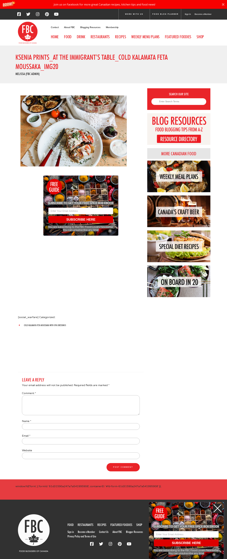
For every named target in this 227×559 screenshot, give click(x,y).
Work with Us (134, 14)
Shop (200, 36)
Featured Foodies (178, 36)
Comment (29, 393)
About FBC (69, 27)
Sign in (70, 532)
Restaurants (100, 36)
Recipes (120, 36)
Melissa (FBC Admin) (27, 74)
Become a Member (203, 14)
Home (55, 36)
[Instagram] (38, 15)
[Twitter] (28, 15)
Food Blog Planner (165, 14)
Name (26, 421)
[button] (113, 4)
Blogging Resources (90, 27)
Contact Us (104, 532)
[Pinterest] (47, 15)
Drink (81, 36)
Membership (112, 27)
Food (67, 36)
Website (27, 450)
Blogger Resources (134, 532)
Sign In (188, 14)
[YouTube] (56, 15)
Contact (55, 27)
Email (26, 435)
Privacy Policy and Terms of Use (81, 536)
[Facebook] (19, 15)
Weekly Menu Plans (145, 36)
